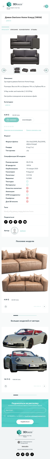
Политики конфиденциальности (34, 416)
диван (14, 211)
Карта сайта (25, 446)
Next (39, 70)
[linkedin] (20, 222)
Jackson (23, 231)
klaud (6, 211)
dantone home (28, 211)
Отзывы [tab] (34, 29)
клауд (20, 211)
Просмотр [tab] (5, 29)
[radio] (5, 126)
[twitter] (10, 222)
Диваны (8, 20)
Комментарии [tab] (24, 29)
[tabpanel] (25, 135)
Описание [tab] (14, 29)
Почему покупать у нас (33, 130)
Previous (11, 70)
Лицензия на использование (13, 130)
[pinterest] (15, 222)
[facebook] (6, 222)
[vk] (25, 222)
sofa (10, 211)
